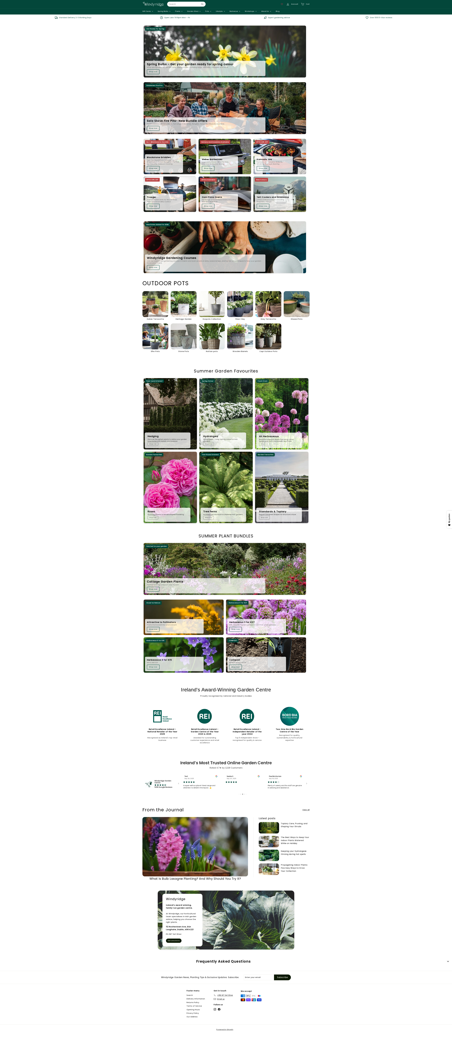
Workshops (250, 11)
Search (190, 999)
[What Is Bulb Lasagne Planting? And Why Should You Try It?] (195, 851)
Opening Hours (193, 1014)
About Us (265, 11)
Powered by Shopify (224, 1034)
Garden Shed (193, 11)
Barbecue (234, 11)
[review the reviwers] (216, 776)
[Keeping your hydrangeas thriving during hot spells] (269, 859)
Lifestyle (219, 11)
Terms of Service (194, 1010)
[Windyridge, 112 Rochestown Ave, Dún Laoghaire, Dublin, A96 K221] (226, 924)
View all (306, 814)
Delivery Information (196, 1003)
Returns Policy (193, 1007)
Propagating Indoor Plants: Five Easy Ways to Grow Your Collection (294, 872)
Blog (278, 11)
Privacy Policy (193, 1017)
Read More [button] (230, 793)
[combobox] (186, 4)
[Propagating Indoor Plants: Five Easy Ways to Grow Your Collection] (269, 873)
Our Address (192, 1021)
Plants (178, 11)
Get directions (174, 945)
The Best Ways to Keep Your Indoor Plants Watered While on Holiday (295, 844)
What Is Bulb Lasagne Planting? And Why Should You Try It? (195, 883)
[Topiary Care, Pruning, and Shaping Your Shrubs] (269, 832)
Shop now (153, 72)
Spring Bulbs (163, 11)
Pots (207, 11)
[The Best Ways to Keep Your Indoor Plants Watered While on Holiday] (269, 846)
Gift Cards (146, 11)
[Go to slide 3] (244, 798)
